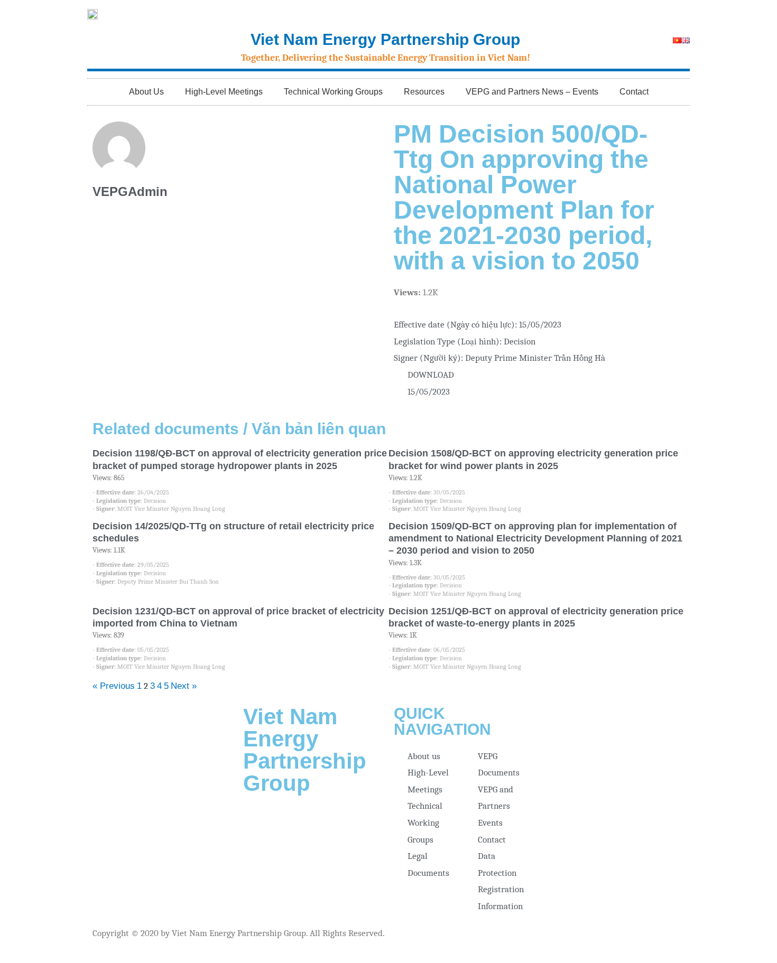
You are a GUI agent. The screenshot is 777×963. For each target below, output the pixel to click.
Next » (184, 686)
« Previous (113, 686)
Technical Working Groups (333, 91)
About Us (146, 91)
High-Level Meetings (224, 91)
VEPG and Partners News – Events (532, 91)
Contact (634, 91)
